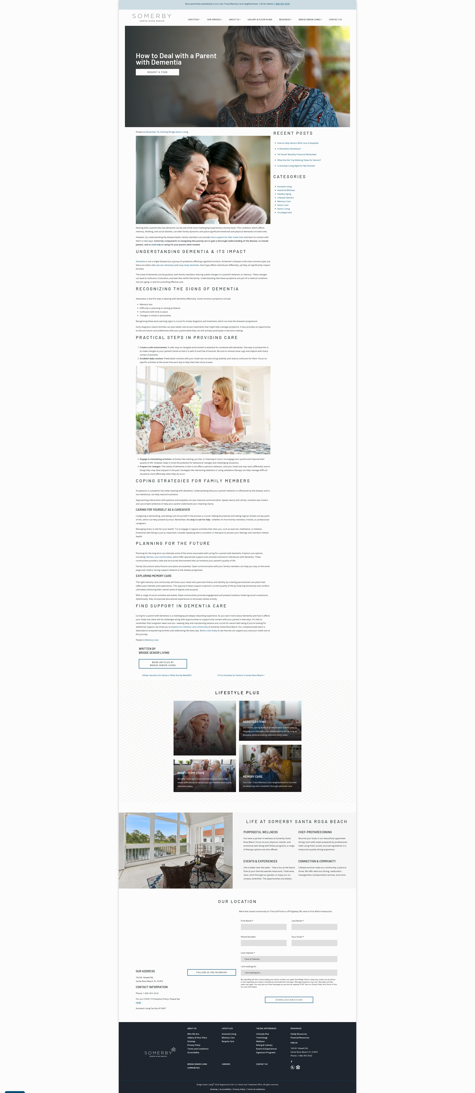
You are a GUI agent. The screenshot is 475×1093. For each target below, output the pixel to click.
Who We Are (193, 1034)
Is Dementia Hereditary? (289, 148)
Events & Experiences (260, 861)
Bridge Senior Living (310, 19)
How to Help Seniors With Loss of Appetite (297, 143)
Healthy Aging (284, 193)
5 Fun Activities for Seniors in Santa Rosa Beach (240, 675)
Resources (284, 19)
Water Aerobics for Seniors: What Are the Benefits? (167, 675)
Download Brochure (289, 999)
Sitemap (191, 1041)
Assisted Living (284, 186)
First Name (247, 920)
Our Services (214, 19)
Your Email (298, 936)
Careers (226, 1064)
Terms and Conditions (198, 1048)
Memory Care (152, 639)
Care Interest (248, 952)
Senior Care (282, 205)
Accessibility (193, 1052)
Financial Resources (300, 1037)
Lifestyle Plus (262, 1034)
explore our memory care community (189, 626)
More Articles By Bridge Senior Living (163, 664)
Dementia (140, 261)
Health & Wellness (286, 190)
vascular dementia (165, 265)
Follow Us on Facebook (211, 972)
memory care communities (159, 556)
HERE (138, 1002)
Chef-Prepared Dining (315, 832)
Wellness (260, 1041)
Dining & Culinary (264, 1045)
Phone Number (248, 936)
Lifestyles (193, 19)
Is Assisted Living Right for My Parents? (296, 165)
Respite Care (228, 1041)
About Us (234, 19)
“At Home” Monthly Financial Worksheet (296, 154)
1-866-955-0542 (282, 3)
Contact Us (335, 19)
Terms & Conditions (256, 1089)
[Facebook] (292, 1061)
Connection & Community (317, 861)
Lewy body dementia (189, 265)
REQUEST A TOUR (157, 72)
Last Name (298, 920)
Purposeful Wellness (260, 832)
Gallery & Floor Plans (260, 19)
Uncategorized (284, 212)
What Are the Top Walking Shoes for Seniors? (299, 160)
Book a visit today (208, 630)
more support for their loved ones (227, 237)
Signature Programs (265, 1052)
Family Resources (299, 1034)
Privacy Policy (193, 1045)
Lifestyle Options (285, 197)
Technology (262, 1037)
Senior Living (283, 208)
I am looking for (248, 966)
